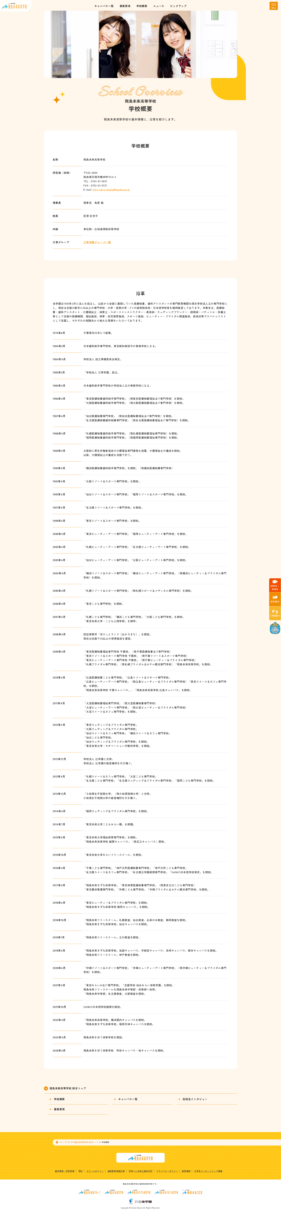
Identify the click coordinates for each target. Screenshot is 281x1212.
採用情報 (186, 1171)
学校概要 (141, 6)
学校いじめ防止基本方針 (141, 1171)
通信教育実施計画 (116, 1171)
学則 (80, 1171)
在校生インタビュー (195, 1099)
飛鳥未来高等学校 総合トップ (67, 1088)
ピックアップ (178, 6)
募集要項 (125, 6)
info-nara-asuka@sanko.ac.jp (111, 189)
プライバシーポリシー (167, 1171)
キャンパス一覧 (104, 6)
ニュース (158, 6)
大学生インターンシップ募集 (208, 1171)
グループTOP (64, 1142)
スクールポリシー (95, 1171)
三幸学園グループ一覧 (97, 242)
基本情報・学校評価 (64, 1171)
